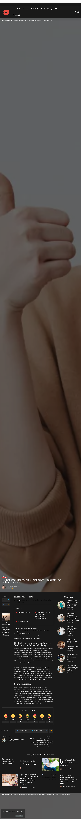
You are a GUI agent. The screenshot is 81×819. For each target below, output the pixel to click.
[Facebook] (7, 588)
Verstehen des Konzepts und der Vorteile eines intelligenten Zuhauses (72, 630)
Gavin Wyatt (9, 586)
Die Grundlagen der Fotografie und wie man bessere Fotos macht (29, 763)
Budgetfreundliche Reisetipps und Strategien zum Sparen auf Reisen (69, 763)
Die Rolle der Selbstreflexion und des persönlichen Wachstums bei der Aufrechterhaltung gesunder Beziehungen (6, 629)
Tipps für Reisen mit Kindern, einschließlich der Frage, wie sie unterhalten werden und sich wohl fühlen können (29, 779)
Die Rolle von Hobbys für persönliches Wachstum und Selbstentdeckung (42, 615)
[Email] (13, 588)
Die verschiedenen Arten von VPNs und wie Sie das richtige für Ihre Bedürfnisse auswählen (73, 604)
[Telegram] (11, 588)
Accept (19, 815)
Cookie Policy (20, 812)
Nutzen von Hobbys (24, 612)
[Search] (78, 12)
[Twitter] (9, 588)
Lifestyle (4, 577)
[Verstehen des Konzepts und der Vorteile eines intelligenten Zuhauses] (61, 631)
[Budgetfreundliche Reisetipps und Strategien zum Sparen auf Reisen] (50, 764)
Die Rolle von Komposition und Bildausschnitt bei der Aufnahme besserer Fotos (69, 779)
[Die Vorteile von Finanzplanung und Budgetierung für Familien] (61, 669)
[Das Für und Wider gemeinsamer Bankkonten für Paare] (61, 658)
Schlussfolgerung (23, 621)
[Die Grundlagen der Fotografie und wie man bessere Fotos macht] (10, 764)
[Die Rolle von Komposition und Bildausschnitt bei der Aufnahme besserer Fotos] (50, 780)
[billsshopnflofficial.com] (6, 12)
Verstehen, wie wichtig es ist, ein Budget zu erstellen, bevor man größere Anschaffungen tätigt (73, 617)
